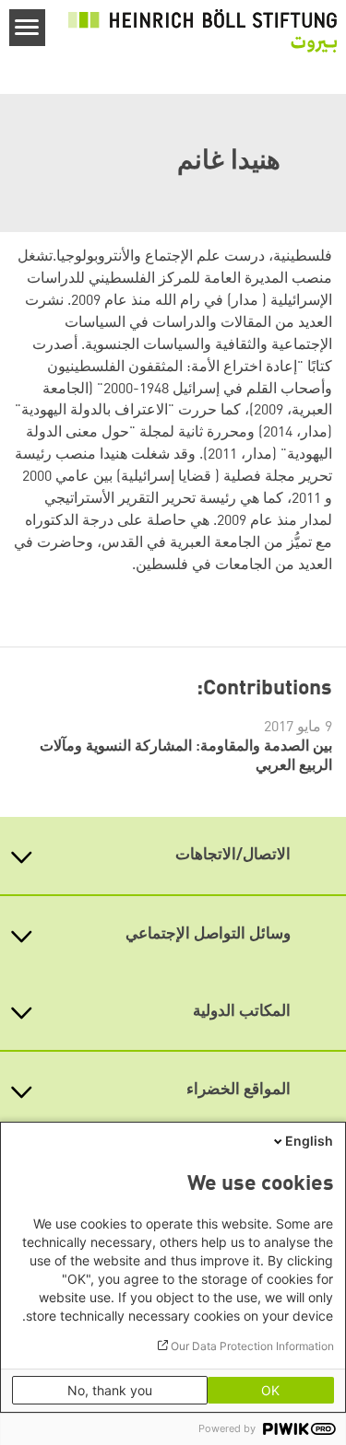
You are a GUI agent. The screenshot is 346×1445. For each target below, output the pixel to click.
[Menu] (27, 27)
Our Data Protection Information (252, 1346)
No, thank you (109, 1390)
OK (270, 1390)
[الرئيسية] (202, 31)
